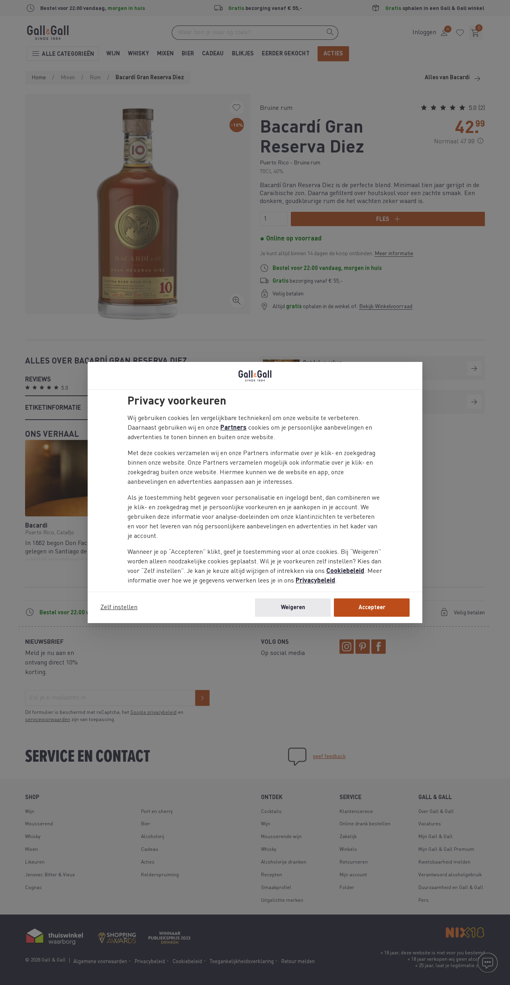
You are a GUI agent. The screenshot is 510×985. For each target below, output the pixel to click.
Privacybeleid (315, 581)
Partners (233, 428)
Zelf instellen (118, 607)
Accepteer (372, 607)
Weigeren (293, 607)
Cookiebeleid (345, 571)
